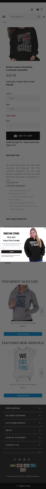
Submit (11, 251)
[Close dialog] (45, 228)
